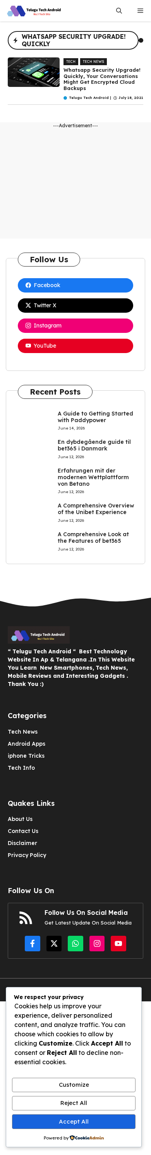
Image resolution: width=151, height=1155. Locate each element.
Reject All (73, 1103)
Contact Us (23, 831)
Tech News (93, 61)
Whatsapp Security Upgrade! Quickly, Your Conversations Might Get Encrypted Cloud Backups (102, 79)
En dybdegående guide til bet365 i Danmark (94, 445)
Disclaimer (22, 843)
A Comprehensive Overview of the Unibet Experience (96, 509)
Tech (71, 61)
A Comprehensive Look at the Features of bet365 (93, 537)
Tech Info (21, 767)
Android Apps (26, 743)
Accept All (74, 1121)
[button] (119, 10)
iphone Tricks (26, 755)
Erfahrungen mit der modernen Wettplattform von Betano (93, 477)
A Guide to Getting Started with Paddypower (95, 417)
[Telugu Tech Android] (35, 10)
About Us (20, 819)
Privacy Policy (27, 855)
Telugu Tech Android (89, 97)
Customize (74, 1084)
